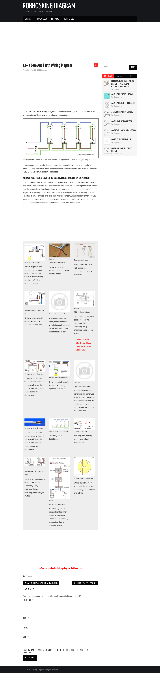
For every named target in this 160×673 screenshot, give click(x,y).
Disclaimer (55, 19)
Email (26, 628)
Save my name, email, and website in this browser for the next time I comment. (57, 651)
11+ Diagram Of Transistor (121, 121)
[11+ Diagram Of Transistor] (107, 123)
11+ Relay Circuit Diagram (121, 140)
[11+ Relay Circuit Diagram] (107, 141)
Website (26, 637)
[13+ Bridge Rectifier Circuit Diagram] (107, 150)
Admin (45, 70)
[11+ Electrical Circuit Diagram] (107, 105)
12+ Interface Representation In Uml (42, 583)
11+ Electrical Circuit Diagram (123, 103)
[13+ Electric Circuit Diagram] (107, 96)
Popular (108, 76)
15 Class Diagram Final (83, 583)
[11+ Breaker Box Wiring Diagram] (107, 132)
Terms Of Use (69, 19)
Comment (28, 600)
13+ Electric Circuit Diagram (122, 94)
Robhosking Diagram (49, 6)
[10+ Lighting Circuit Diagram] (107, 114)
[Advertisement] (80, 43)
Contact (28, 19)
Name (26, 618)
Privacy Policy (41, 19)
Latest (120, 76)
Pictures (29, 576)
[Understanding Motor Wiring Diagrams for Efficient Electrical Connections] (107, 83)
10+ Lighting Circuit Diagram (122, 112)
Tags (131, 76)
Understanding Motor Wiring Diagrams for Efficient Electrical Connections (122, 84)
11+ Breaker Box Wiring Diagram (123, 130)
